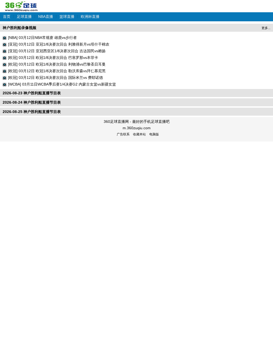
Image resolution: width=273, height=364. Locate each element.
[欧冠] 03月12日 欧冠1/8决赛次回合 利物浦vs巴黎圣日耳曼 (57, 64)
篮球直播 (66, 16)
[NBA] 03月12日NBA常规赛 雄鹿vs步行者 (42, 37)
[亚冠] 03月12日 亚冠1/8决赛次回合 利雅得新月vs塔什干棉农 (58, 44)
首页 (6, 16)
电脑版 (154, 134)
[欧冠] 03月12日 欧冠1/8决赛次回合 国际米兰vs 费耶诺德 (55, 77)
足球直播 (24, 16)
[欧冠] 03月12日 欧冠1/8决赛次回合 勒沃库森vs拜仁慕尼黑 (57, 71)
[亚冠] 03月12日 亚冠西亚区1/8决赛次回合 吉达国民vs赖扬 (57, 51)
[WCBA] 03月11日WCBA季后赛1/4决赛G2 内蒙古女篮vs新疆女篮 (62, 84)
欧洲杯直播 (90, 16)
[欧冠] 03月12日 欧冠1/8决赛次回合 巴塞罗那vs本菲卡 (53, 57)
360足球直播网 (21, 3)
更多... (266, 28)
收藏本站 (139, 134)
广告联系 (123, 134)
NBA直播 (45, 16)
